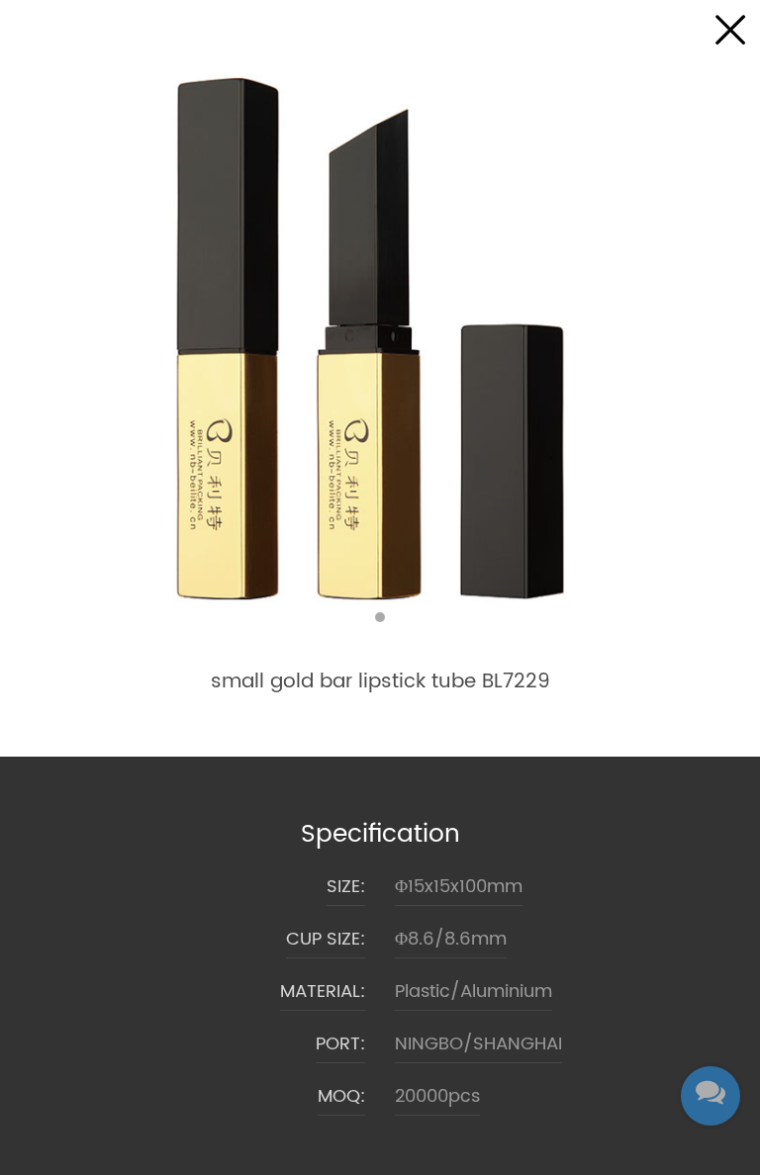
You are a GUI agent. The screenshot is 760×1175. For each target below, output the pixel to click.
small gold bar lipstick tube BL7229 (380, 682)
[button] (380, 617)
